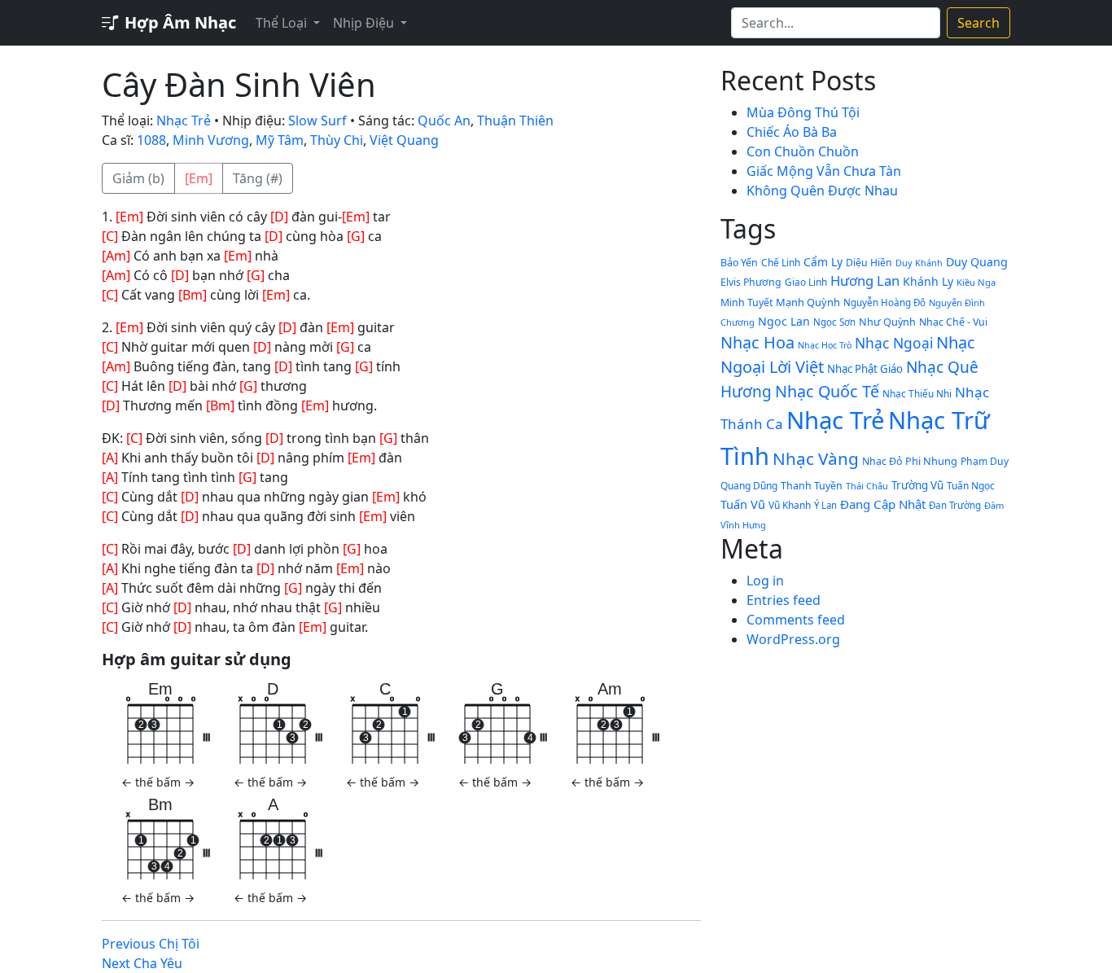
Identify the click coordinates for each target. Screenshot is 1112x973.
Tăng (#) (257, 178)
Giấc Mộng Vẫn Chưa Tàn (823, 171)
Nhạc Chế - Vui (953, 322)
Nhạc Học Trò (825, 345)
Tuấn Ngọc (971, 485)
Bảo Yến (739, 263)
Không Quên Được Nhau (822, 190)
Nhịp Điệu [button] (365, 23)
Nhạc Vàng (816, 458)
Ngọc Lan (784, 321)
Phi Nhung (931, 461)
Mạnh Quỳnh (808, 302)
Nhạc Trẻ (183, 120)
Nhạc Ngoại (894, 343)
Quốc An (444, 120)
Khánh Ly (928, 281)
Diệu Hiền (869, 263)
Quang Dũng (748, 486)
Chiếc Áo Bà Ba (791, 132)
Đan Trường (955, 505)
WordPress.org (793, 639)
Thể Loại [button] (283, 23)
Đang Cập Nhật (883, 504)
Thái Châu (867, 486)
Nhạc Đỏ (882, 461)
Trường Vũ (917, 485)
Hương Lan (865, 280)
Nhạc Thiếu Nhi (917, 393)
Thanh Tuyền (812, 486)
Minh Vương (211, 140)
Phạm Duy (985, 461)
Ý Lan (825, 505)
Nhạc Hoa (757, 342)
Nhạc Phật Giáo (865, 369)
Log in (765, 580)
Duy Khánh (919, 262)
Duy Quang (977, 262)
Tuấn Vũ (742, 504)
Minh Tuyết (746, 302)
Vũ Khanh (789, 504)
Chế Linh (780, 263)
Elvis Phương (750, 282)
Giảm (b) (138, 178)
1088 (151, 140)
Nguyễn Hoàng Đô (884, 302)
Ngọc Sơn (834, 322)
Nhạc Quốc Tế (827, 391)
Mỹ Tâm (280, 140)
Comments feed (795, 620)
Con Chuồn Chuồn (802, 151)
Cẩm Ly (823, 262)
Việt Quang (404, 140)
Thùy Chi (336, 140)
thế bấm (158, 782)
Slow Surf (317, 120)
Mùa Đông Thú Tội (803, 112)
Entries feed (783, 600)
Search (978, 23)
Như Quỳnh (887, 321)
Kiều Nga (976, 282)
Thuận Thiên (515, 120)
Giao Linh (806, 281)
